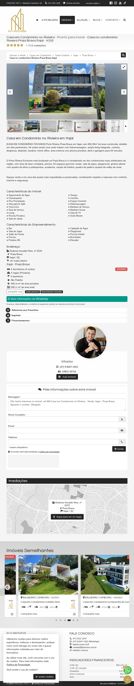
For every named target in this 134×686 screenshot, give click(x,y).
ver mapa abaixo (18, 260)
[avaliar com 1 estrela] (8, 45)
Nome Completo (16, 414)
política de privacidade (49, 452)
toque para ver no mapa (69, 516)
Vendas (66, 20)
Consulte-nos (15, 292)
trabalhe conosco (80, 650)
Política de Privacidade (44, 683)
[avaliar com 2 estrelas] (11, 45)
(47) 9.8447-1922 (68, 366)
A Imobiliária (50, 20)
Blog (96, 20)
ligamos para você (81, 644)
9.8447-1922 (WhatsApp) (86, 641)
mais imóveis (68, 376)
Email (11, 426)
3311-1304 (54, 3)
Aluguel (82, 20)
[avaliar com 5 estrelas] (21, 45)
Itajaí (10, 264)
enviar (120, 449)
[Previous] (7, 587)
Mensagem (14, 397)
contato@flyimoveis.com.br (85, 647)
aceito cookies (45, 676)
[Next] (126, 587)
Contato (111, 20)
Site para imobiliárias (108, 684)
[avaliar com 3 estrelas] (15, 45)
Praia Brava (22, 264)
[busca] (124, 20)
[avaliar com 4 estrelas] (18, 45)
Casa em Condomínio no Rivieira (31, 37)
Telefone (12, 437)
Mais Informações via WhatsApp (29, 298)
